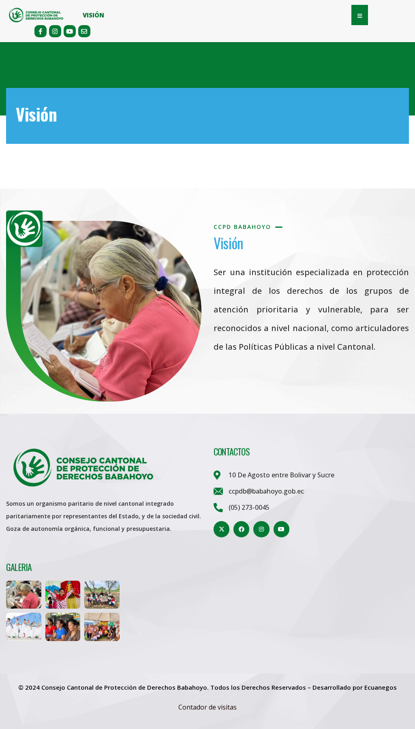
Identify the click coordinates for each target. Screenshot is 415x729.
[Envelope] (84, 31)
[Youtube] (70, 31)
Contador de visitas (207, 707)
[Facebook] (241, 529)
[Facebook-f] (40, 31)
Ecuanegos (380, 687)
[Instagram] (55, 31)
